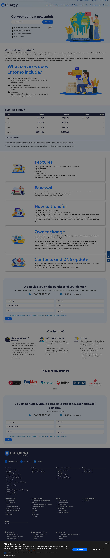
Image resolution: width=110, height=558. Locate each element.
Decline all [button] (96, 549)
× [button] (108, 543)
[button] (37, 556)
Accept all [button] (80, 549)
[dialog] (55, 549)
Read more (32, 550)
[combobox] (106, 543)
